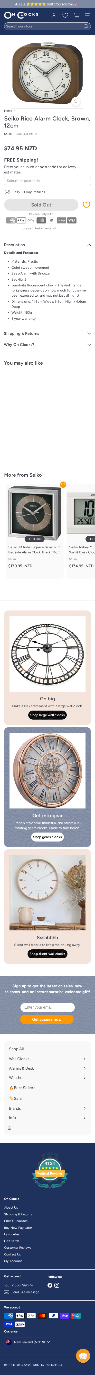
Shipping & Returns (18, 1214)
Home (8, 110)
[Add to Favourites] (86, 205)
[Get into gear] (48, 770)
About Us (11, 1207)
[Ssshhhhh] (48, 892)
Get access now (46, 1019)
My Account (13, 1261)
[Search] (86, 26)
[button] (83, 1356)
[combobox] (47, 26)
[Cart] (76, 15)
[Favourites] (65, 15)
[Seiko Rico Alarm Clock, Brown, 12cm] (34, 416)
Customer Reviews (17, 1247)
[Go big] (48, 654)
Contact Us (12, 1254)
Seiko (35, 475)
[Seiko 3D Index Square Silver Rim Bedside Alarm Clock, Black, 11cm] (34, 529)
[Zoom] (75, 101)
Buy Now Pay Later (18, 1227)
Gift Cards (11, 1241)
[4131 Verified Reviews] (50, 1189)
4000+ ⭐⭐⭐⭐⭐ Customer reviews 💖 (46, 4)
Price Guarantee (16, 1221)
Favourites (11, 1234)
